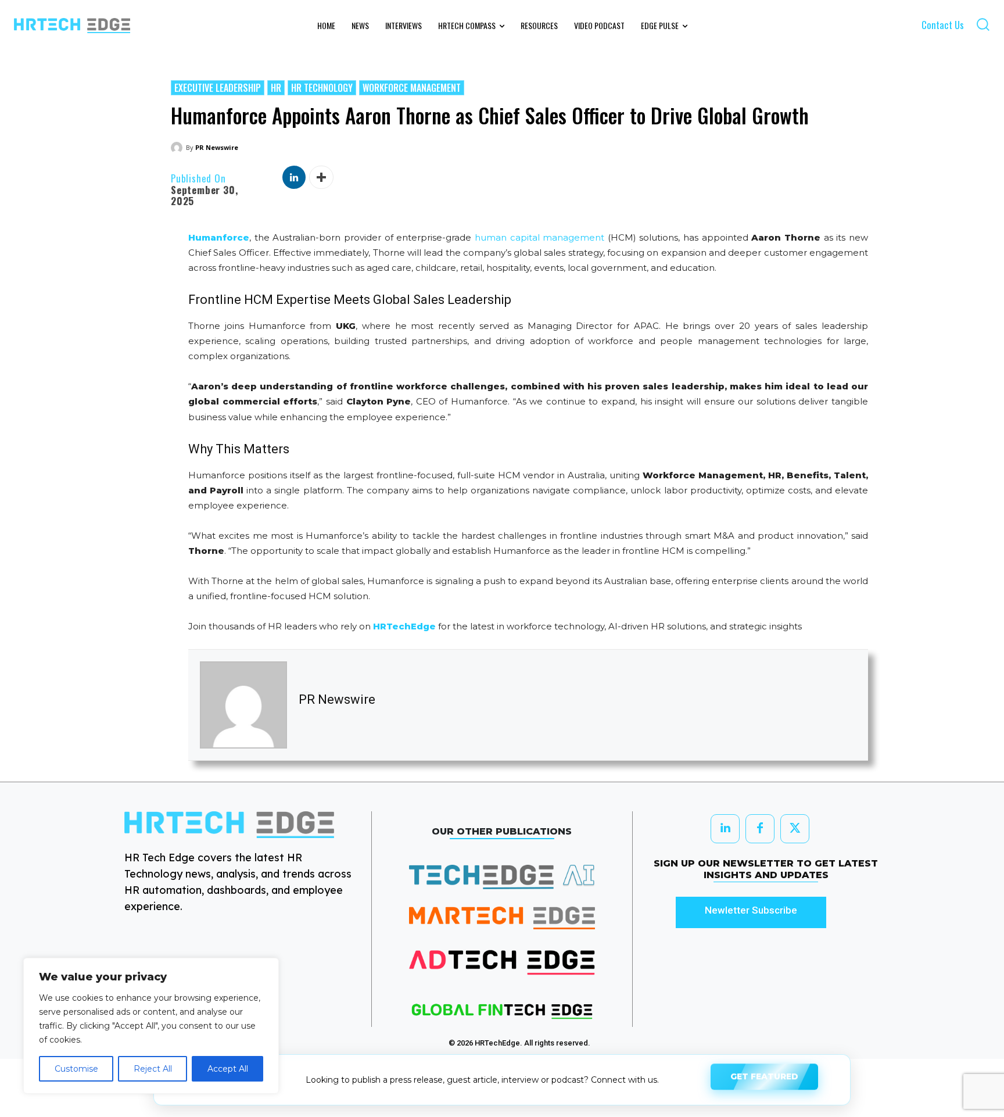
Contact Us (942, 24)
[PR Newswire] (178, 147)
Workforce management (412, 88)
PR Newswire (216, 147)
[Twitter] (794, 828)
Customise (76, 1069)
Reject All (153, 1069)
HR (276, 88)
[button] (983, 24)
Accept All (227, 1069)
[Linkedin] (294, 177)
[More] (321, 177)
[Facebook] (759, 828)
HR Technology (322, 88)
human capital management (539, 237)
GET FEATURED (764, 1079)
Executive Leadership (217, 88)
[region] (151, 1026)
